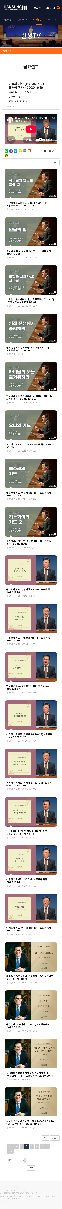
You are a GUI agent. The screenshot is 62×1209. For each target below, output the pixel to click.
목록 (56, 162)
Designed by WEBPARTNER (13, 1201)
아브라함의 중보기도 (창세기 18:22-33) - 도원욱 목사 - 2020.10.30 (27, 832)
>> (10, 1151)
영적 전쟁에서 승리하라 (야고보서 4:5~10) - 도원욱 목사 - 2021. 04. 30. (28, 349)
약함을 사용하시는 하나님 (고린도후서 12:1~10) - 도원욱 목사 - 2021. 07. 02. (30, 301)
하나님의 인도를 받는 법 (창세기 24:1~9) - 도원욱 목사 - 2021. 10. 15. (27, 204)
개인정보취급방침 (9, 1187)
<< (10, 1146)
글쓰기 (55, 1138)
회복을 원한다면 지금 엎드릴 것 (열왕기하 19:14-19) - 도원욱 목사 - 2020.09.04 (30, 1122)
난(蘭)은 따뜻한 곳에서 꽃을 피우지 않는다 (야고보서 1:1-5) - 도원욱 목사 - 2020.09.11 (29, 1074)
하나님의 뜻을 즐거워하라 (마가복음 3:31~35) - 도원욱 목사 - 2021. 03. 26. (30, 397)
